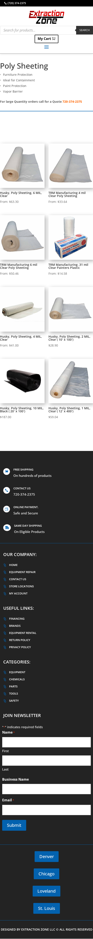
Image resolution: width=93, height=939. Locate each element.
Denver (46, 856)
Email (8, 800)
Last (5, 769)
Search (84, 30)
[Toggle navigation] (46, 46)
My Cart (44, 38)
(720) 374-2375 (17, 3)
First (5, 751)
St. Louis (46, 908)
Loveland (46, 891)
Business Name (15, 779)
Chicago (46, 874)
